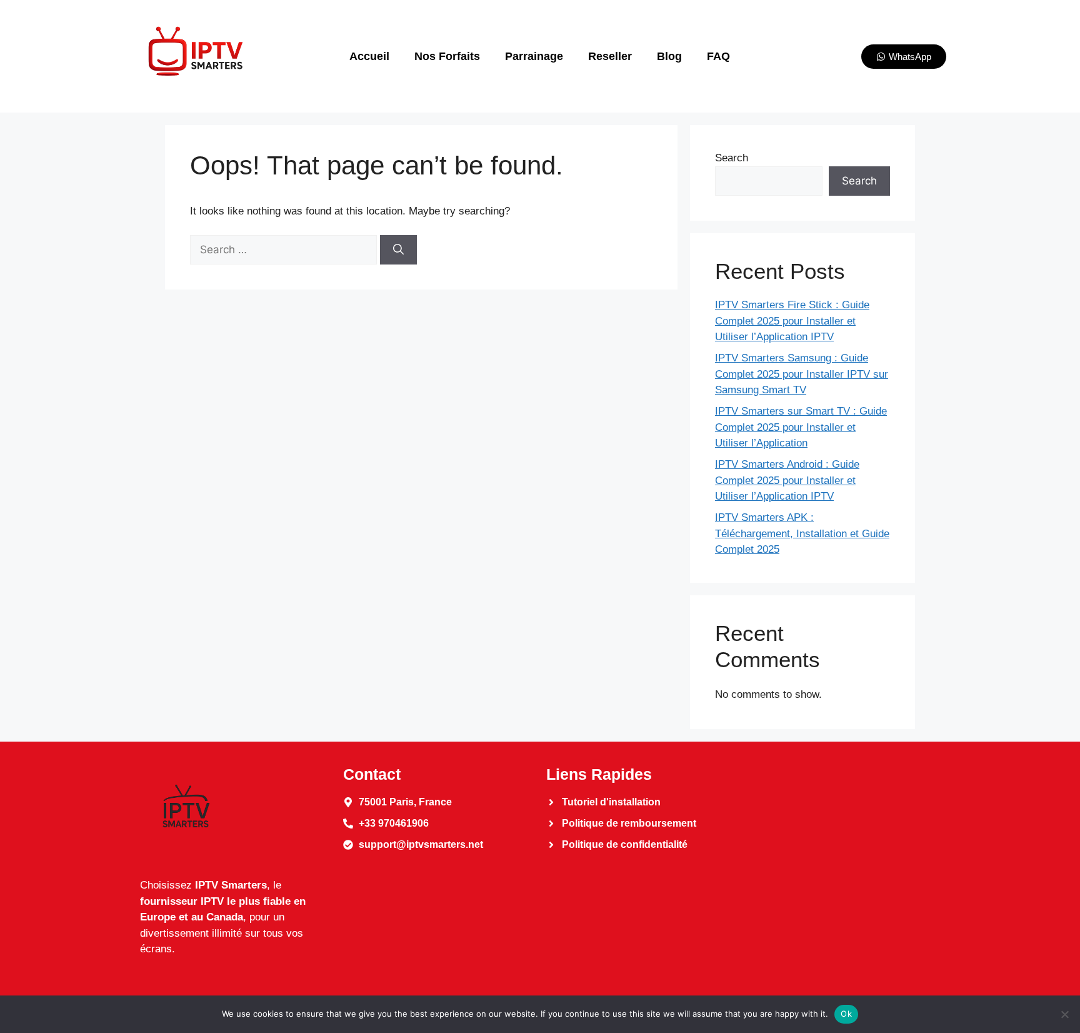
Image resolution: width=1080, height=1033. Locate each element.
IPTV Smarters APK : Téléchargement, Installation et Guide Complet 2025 (802, 533)
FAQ (718, 56)
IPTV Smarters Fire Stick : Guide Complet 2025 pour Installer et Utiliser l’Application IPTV (792, 321)
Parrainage (534, 56)
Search (731, 158)
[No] (1064, 1014)
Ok (846, 1014)
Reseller (610, 56)
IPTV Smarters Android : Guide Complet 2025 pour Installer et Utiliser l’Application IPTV (787, 480)
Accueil (369, 56)
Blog (669, 56)
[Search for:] (285, 250)
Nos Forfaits (447, 56)
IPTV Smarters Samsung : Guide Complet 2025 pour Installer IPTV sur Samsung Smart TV (801, 374)
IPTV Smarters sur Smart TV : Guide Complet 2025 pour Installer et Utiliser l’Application (801, 427)
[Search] (398, 250)
